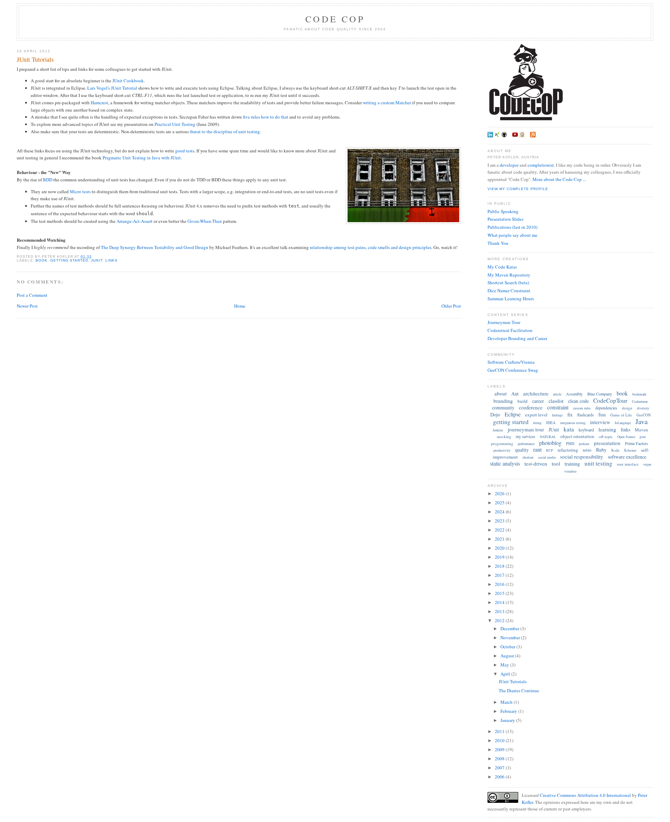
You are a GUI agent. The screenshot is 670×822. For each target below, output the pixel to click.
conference (531, 407)
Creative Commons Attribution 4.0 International (585, 795)
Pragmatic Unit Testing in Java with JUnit (142, 157)
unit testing (598, 463)
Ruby (601, 449)
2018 (500, 566)
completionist (541, 165)
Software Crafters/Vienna (511, 362)
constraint (557, 407)
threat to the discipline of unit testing (225, 131)
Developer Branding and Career (517, 338)
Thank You (497, 243)
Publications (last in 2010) (512, 227)
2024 (500, 511)
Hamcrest (99, 102)
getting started (69, 260)
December (510, 628)
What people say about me (512, 235)
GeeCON (643, 414)
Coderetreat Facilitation (510, 330)
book (41, 260)
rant (537, 449)
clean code (578, 401)
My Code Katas (502, 267)
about (500, 393)
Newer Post (27, 306)
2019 (500, 557)
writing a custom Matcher (387, 102)
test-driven (535, 463)
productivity (502, 450)
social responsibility (581, 456)
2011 (500, 731)
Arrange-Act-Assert (134, 221)
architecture (536, 393)
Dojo (495, 414)
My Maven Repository (508, 275)
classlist (556, 401)
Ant (515, 393)
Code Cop (335, 19)
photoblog (550, 442)
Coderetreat (640, 401)
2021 (500, 539)
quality (522, 449)
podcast (584, 443)
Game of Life (621, 414)
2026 (500, 493)
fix (570, 414)
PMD (570, 443)
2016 (500, 584)
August (507, 656)
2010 (500, 740)
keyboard (586, 429)
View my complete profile (517, 189)
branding (503, 400)
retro (587, 450)
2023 (500, 521)
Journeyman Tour (503, 322)
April (505, 674)
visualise (570, 471)
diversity (643, 408)
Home (239, 306)
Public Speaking (503, 211)
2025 (500, 502)
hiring (537, 422)
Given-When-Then (204, 221)
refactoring (568, 450)
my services (525, 436)
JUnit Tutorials (35, 59)
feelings (557, 415)
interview (600, 421)
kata (569, 429)
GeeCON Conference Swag (512, 370)
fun (602, 414)
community (503, 407)
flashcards (585, 414)
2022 (500, 530)
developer (509, 165)
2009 (500, 749)
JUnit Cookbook (128, 80)
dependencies (606, 407)
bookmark (639, 394)
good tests (184, 151)
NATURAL (548, 436)
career (538, 401)
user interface (628, 464)
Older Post (451, 306)
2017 (500, 575)
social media (547, 457)
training (572, 463)
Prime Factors (636, 443)
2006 (500, 777)
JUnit (96, 260)
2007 (500, 767)
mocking (504, 436)
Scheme (630, 450)
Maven (641, 430)
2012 (500, 620)
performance (526, 443)
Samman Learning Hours (510, 298)
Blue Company (599, 394)
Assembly (574, 394)
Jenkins (498, 430)
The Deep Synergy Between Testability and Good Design (154, 247)
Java (641, 421)
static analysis (505, 463)
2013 (500, 611)
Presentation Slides (505, 219)
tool (556, 463)
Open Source (626, 436)
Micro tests (80, 191)
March (507, 702)
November (510, 637)
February (509, 711)
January (508, 720)
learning (607, 429)
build (523, 401)
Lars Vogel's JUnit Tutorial (112, 88)
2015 (500, 593)
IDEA (551, 422)
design (627, 407)
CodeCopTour (610, 401)
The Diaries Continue (519, 690)
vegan (647, 464)
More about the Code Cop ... (559, 179)
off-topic (606, 436)
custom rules (582, 408)
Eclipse (513, 414)
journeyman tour (526, 429)
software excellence (627, 456)
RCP (549, 450)
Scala (615, 450)
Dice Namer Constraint (508, 290)
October (508, 646)
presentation (607, 442)
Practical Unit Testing (175, 124)
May (505, 665)
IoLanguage (623, 422)
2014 (500, 602)
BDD (47, 179)
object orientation (577, 436)
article (557, 394)
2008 (500, 758)
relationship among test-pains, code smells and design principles (370, 247)
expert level (536, 415)
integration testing (573, 422)
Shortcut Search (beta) (508, 282)
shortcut (528, 457)
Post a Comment (32, 295)
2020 (500, 548)
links (111, 260)
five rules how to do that (265, 117)
